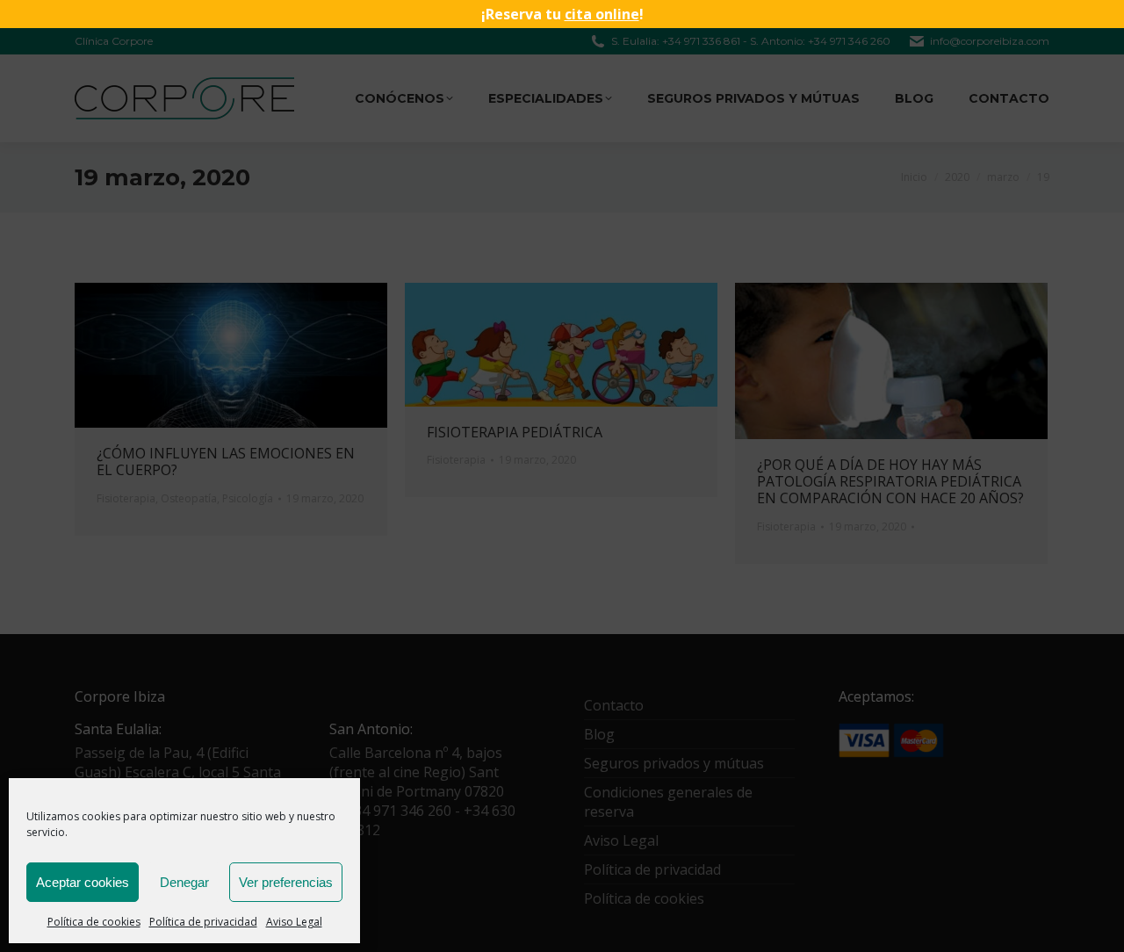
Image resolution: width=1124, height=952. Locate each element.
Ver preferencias (286, 882)
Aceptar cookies (82, 882)
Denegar (184, 882)
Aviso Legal (294, 921)
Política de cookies (93, 921)
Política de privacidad (203, 921)
